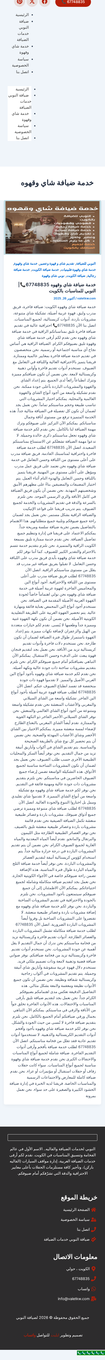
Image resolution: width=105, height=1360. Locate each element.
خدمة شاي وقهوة (21, 116)
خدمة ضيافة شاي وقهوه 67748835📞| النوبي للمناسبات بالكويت (57, 287)
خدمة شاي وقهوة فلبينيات (78, 269)
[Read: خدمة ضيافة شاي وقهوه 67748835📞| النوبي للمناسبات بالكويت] (52, 227)
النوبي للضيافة (86, 263)
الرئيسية (22, 89)
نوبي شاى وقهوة (53, 276)
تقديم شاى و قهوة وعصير (57, 263)
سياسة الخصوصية (23, 128)
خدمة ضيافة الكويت (45, 269)
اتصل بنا (22, 138)
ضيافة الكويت (76, 276)
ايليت (55, 1335)
